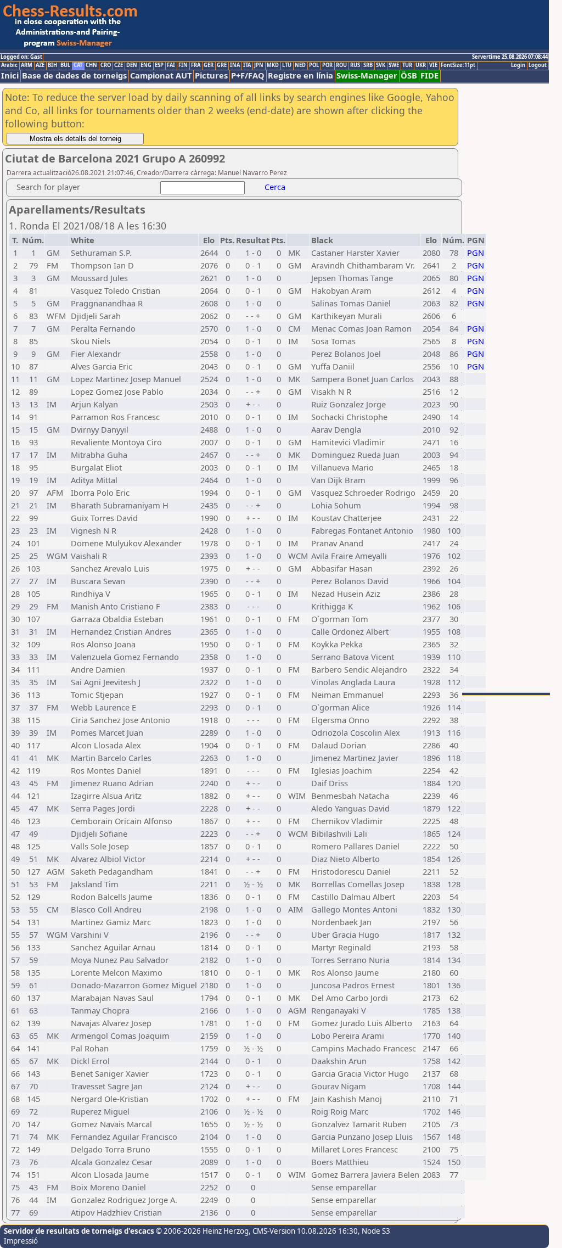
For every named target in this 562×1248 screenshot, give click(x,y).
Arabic (9, 65)
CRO (105, 65)
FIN (183, 65)
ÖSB (409, 75)
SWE (394, 65)
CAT (78, 65)
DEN (131, 65)
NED (300, 65)
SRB (368, 65)
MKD (273, 65)
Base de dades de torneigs (74, 75)
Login (518, 65)
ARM (26, 65)
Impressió (21, 1241)
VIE (433, 65)
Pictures (211, 75)
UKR (420, 65)
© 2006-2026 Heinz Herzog (201, 1231)
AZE (40, 65)
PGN (475, 252)
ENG (145, 65)
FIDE (429, 75)
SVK (380, 65)
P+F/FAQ (248, 75)
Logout (538, 65)
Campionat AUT (161, 75)
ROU (341, 65)
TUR (407, 65)
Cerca (275, 186)
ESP (159, 65)
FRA (195, 65)
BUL (65, 65)
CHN (91, 65)
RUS (355, 65)
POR (327, 65)
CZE (118, 65)
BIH (52, 65)
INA (235, 65)
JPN (258, 65)
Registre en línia (300, 75)
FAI (171, 65)
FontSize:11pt (458, 65)
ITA (247, 65)
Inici (10, 75)
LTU (286, 65)
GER (208, 65)
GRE (222, 65)
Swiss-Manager (366, 75)
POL (314, 65)
